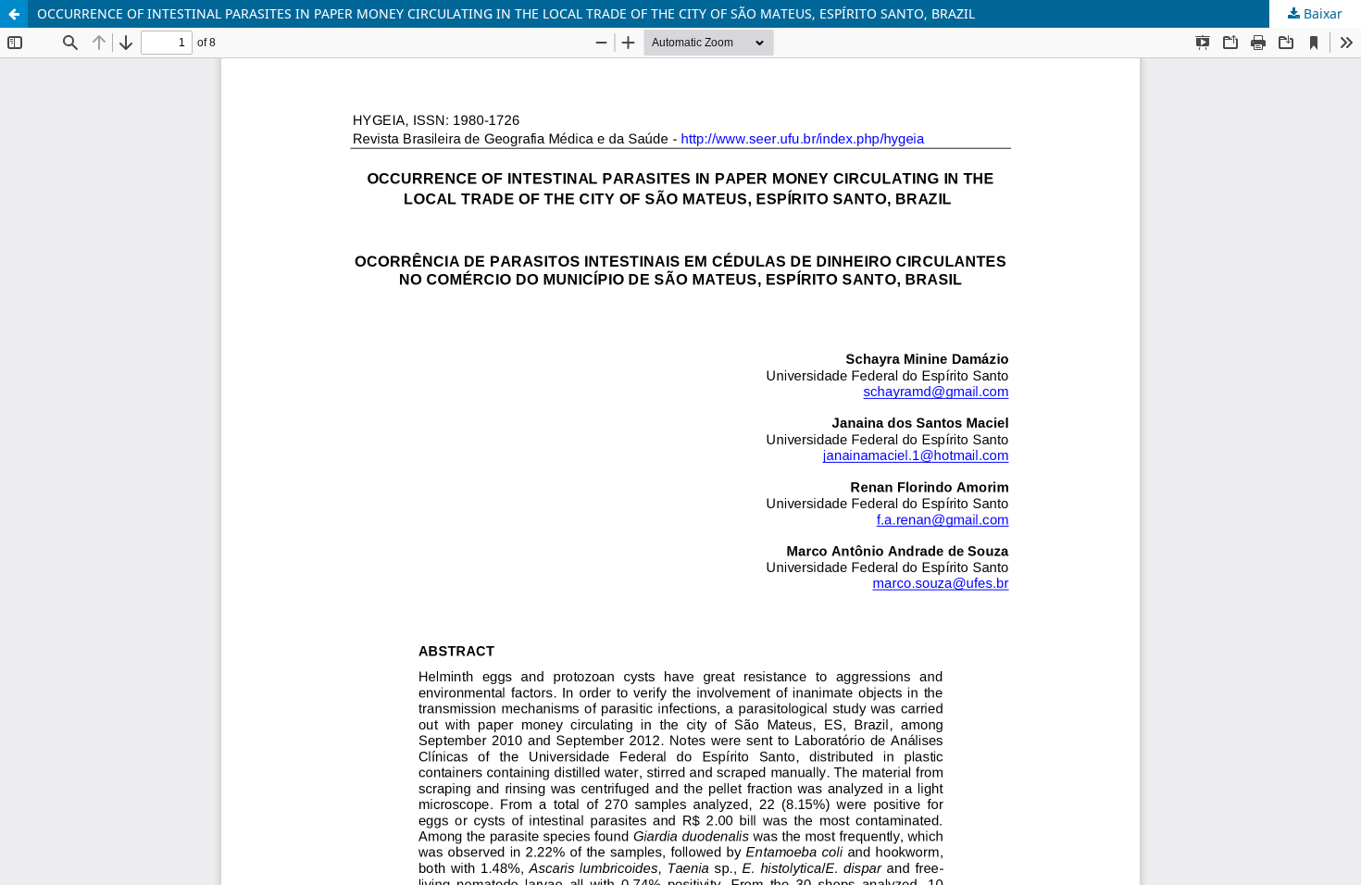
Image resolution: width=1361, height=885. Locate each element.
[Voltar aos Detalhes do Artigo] (14, 14)
